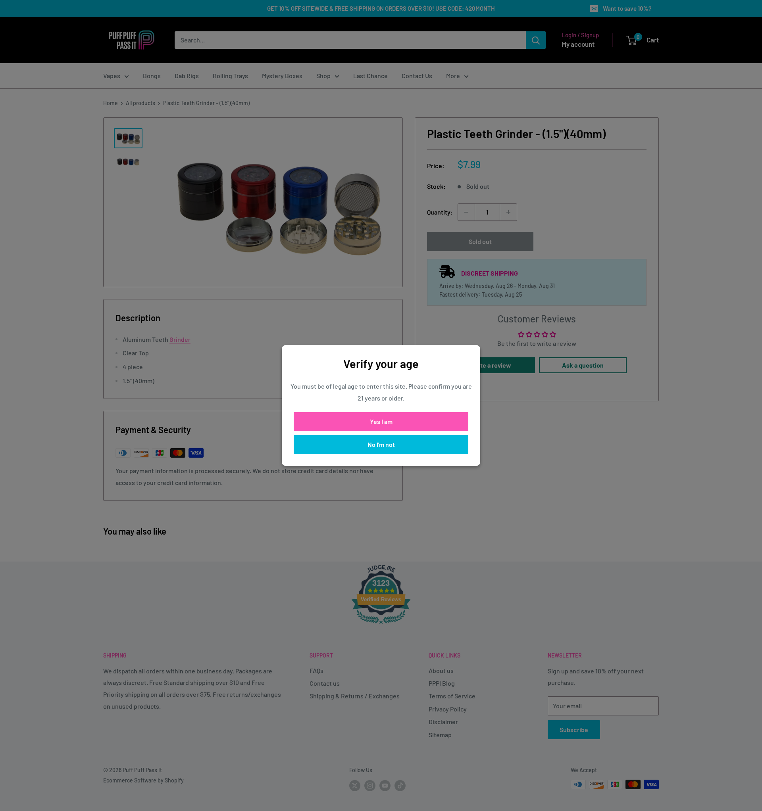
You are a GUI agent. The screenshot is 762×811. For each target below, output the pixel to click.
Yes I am (381, 421)
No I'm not (381, 444)
